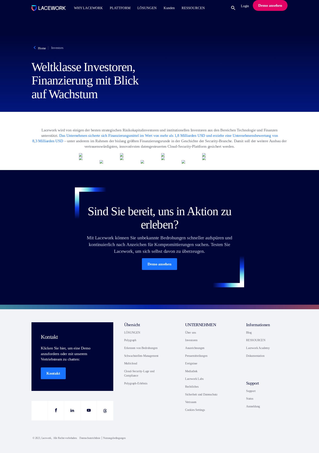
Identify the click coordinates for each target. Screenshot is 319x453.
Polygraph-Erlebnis (135, 383)
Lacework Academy (258, 348)
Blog (249, 332)
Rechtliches (192, 386)
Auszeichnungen (194, 348)
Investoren (191, 340)
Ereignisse (191, 363)
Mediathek (191, 371)
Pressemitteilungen (196, 355)
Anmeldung (253, 406)
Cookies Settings (195, 410)
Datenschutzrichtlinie (89, 438)
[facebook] (56, 410)
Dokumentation (255, 355)
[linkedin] (72, 410)
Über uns (190, 332)
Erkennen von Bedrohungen (141, 348)
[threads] (105, 410)
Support (251, 391)
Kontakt (53, 373)
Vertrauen (190, 402)
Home (42, 48)
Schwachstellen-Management (141, 355)
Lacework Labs (194, 378)
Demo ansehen (159, 264)
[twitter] (39, 410)
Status (249, 398)
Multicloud (130, 363)
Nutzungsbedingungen (114, 438)
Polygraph (130, 340)
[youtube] (89, 410)
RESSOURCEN (255, 340)
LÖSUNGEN (132, 332)
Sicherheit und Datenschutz (201, 394)
